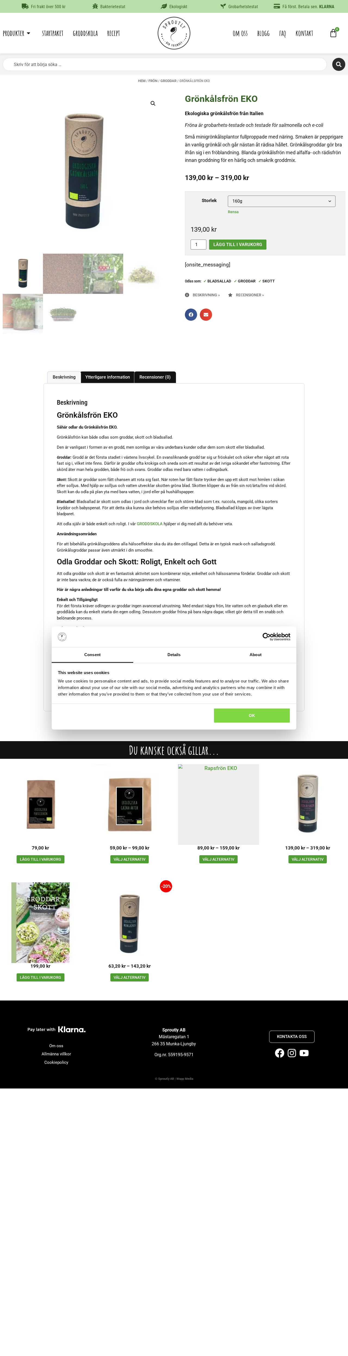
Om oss (240, 33)
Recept (113, 33)
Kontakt (304, 33)
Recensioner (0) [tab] (155, 377)
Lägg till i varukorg (237, 244)
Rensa (233, 212)
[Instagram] (292, 1053)
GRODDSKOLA (150, 523)
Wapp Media (184, 1079)
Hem (141, 81)
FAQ (282, 33)
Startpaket (52, 33)
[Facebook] (279, 1053)
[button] (153, 103)
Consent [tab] (92, 654)
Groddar (168, 81)
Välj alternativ (129, 859)
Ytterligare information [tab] (107, 377)
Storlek (209, 200)
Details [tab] (174, 654)
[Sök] (338, 64)
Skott (268, 281)
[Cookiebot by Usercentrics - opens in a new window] (266, 637)
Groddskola (85, 33)
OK (252, 715)
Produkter (13, 33)
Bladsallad (219, 281)
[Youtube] (304, 1053)
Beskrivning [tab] (64, 377)
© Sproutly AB (164, 1079)
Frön (152, 81)
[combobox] (165, 64)
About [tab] (256, 654)
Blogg (263, 33)
